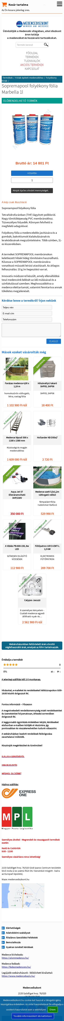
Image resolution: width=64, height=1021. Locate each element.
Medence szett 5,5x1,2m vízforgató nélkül (47, 493)
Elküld (53, 341)
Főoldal (32, 53)
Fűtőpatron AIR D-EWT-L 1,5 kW (47, 547)
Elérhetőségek (13, 927)
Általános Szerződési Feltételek (22, 937)
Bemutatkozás (13, 942)
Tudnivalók (32, 61)
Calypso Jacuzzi (32, 600)
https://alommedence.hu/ (15, 957)
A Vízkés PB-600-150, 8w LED (17, 547)
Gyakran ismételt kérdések (19, 947)
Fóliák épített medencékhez (29, 77)
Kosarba (32, 173)
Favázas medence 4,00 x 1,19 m (17, 385)
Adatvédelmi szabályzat (18, 932)
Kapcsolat (32, 69)
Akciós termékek (32, 65)
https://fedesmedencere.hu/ (16, 966)
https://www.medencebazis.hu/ (18, 976)
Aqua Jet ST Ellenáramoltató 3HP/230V (17, 494)
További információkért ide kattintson (32, 1016)
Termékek (32, 57)
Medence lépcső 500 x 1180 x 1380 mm (17, 439)
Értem (52, 1009)
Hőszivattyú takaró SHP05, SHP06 (47, 385)
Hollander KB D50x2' (47, 437)
